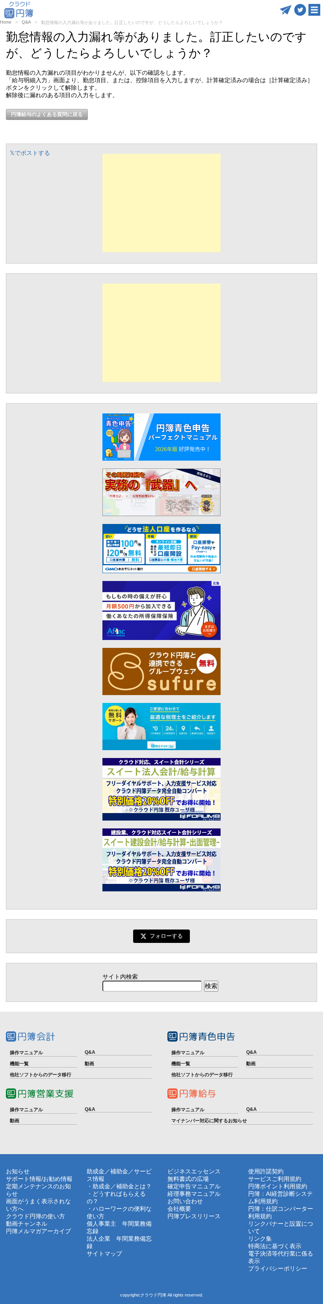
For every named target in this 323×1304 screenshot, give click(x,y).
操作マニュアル (26, 1052)
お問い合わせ (185, 1201)
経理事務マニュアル (194, 1193)
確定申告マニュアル (194, 1186)
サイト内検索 (120, 976)
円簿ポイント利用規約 (277, 1186)
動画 (89, 1063)
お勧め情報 (57, 1178)
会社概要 (179, 1208)
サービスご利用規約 (274, 1178)
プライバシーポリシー (277, 1268)
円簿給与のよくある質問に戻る (47, 114)
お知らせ (18, 1171)
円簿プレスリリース (194, 1216)
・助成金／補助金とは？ (119, 1186)
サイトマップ (104, 1253)
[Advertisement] (161, 203)
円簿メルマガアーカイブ (38, 1231)
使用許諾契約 (266, 1171)
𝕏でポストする (30, 152)
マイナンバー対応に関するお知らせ (209, 1120)
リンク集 (260, 1238)
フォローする (166, 936)
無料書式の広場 (188, 1178)
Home (5, 22)
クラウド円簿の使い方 (35, 1216)
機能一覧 (19, 1063)
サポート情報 (23, 1178)
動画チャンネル (26, 1223)
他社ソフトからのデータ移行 (40, 1074)
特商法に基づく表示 (274, 1246)
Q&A (26, 22)
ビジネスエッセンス (194, 1171)
